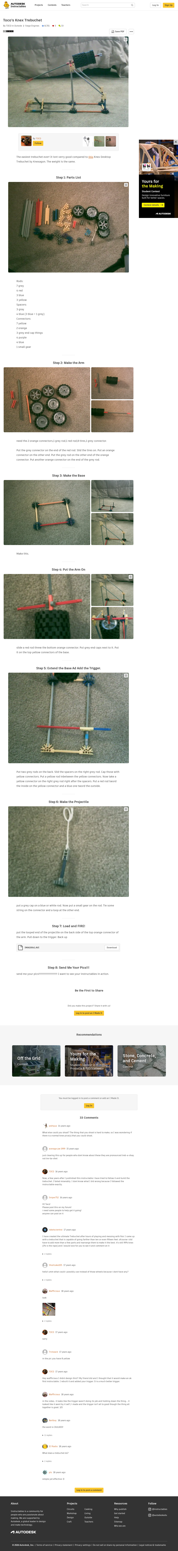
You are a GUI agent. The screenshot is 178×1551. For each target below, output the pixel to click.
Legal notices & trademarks (152, 1545)
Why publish (120, 1509)
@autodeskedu (159, 1515)
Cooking (88, 1509)
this (90, 157)
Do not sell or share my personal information (115, 1545)
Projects (39, 5)
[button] (131, 31)
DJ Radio (53, 1446)
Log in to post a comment (89, 1490)
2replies (48, 1254)
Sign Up (169, 5)
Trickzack (53, 1352)
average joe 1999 (57, 1148)
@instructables (159, 1509)
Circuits (70, 1509)
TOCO (8, 26)
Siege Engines (32, 26)
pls (50, 1472)
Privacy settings (83, 1545)
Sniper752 (54, 1197)
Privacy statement (64, 1545)
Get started (119, 1513)
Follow (38, 143)
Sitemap (118, 1521)
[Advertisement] (158, 179)
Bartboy (53, 1420)
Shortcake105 (55, 1265)
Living (87, 1513)
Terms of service (44, 1545)
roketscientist (55, 1230)
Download (112, 947)
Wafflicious (54, 1291)
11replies (48, 1435)
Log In (155, 5)
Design (70, 1517)
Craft (69, 1521)
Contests (52, 5)
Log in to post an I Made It (89, 1013)
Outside (18, 26)
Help (116, 1517)
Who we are (119, 1525)
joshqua (53, 1126)
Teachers (65, 5)
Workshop (72, 1513)
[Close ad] (176, 142)
